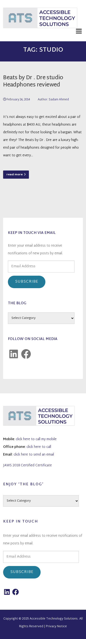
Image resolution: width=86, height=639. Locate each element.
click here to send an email (34, 455)
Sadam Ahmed (59, 99)
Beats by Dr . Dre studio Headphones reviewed (33, 81)
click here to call (39, 447)
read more (14, 174)
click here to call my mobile (36, 439)
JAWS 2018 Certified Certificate (27, 466)
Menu (79, 31)
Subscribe (26, 281)
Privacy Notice (56, 626)
